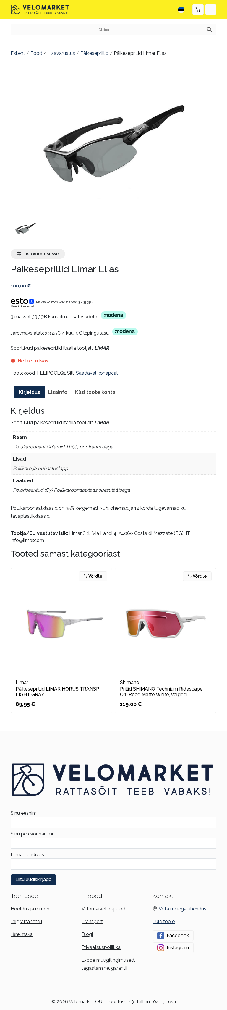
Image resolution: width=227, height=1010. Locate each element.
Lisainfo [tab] (57, 392)
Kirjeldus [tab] (29, 392)
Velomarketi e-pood (103, 909)
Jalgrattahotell (26, 921)
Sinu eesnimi (24, 813)
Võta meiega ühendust (183, 909)
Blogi (87, 934)
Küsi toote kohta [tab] (95, 392)
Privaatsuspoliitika (101, 947)
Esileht (18, 53)
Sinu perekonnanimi (32, 834)
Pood (36, 53)
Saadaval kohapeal (97, 373)
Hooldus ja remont (31, 909)
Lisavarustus (61, 53)
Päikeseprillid (94, 53)
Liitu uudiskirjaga (33, 879)
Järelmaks (22, 934)
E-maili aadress (27, 854)
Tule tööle (164, 921)
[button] (210, 9)
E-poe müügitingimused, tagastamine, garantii (108, 964)
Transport (92, 921)
